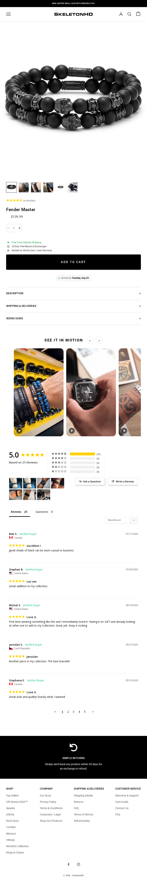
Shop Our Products (51, 820)
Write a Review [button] (125, 481)
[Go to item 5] (60, 187)
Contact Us (121, 808)
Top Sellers (12, 795)
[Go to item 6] (72, 187)
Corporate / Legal (50, 814)
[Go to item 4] (48, 187)
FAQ (76, 808)
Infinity (10, 814)
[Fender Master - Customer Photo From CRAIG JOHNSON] (43, 494)
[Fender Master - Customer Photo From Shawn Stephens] (57, 483)
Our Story (45, 795)
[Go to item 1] (11, 187)
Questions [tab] (42, 512)
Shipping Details (83, 795)
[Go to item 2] (23, 187)
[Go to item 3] (36, 187)
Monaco (11, 833)
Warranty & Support (127, 795)
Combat (11, 827)
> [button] (93, 712)
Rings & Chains (15, 852)
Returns (78, 801)
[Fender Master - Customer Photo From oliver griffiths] (29, 494)
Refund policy (82, 820)
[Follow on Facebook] (68, 864)
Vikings (10, 839)
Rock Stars (12, 820)
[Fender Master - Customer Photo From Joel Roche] (15, 494)
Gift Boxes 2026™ (17, 801)
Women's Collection (17, 846)
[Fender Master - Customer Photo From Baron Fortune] (43, 483)
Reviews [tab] (16, 512)
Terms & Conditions (51, 808)
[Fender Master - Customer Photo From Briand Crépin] (15, 483)
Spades (10, 808)
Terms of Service (83, 814)
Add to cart (73, 262)
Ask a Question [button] (92, 481)
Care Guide (121, 801)
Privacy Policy (48, 801)
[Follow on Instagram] (78, 864)
